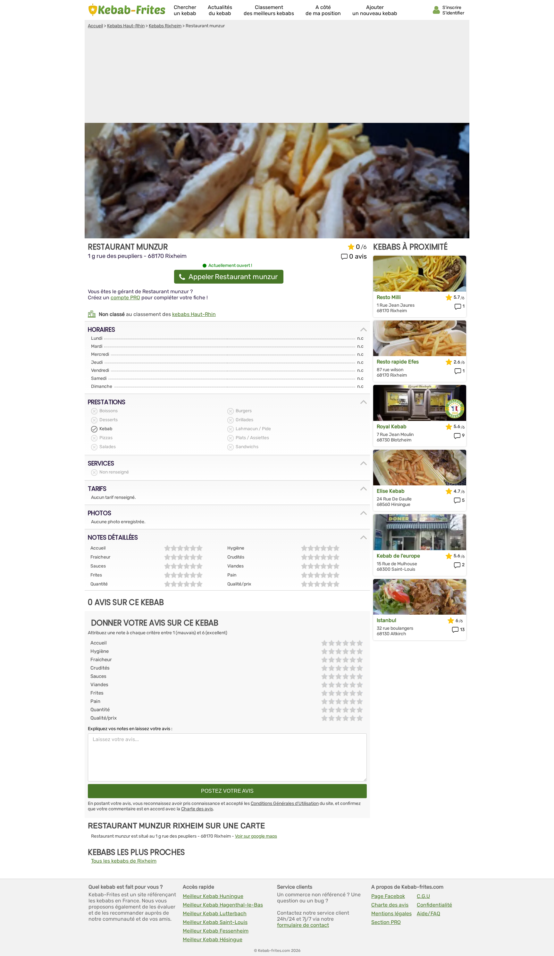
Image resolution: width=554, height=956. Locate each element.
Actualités (220, 10)
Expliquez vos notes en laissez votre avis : (130, 728)
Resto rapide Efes (398, 362)
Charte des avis (197, 809)
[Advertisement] (277, 77)
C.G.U (423, 896)
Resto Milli (389, 297)
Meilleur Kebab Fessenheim (215, 931)
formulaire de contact (303, 925)
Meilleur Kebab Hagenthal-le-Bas (223, 905)
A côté (323, 10)
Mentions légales (391, 913)
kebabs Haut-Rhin (194, 314)
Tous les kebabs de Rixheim (123, 861)
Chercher (185, 10)
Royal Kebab (392, 426)
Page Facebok (388, 896)
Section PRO (386, 922)
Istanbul (386, 620)
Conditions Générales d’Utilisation (285, 803)
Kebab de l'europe (398, 556)
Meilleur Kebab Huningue (213, 896)
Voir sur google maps (256, 836)
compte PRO (125, 297)
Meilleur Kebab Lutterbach (215, 913)
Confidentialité (434, 905)
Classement (269, 10)
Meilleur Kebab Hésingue (212, 939)
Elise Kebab (391, 491)
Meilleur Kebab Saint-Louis (215, 922)
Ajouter (374, 10)
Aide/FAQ (428, 913)
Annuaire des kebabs (126, 10)
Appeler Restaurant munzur (233, 276)
